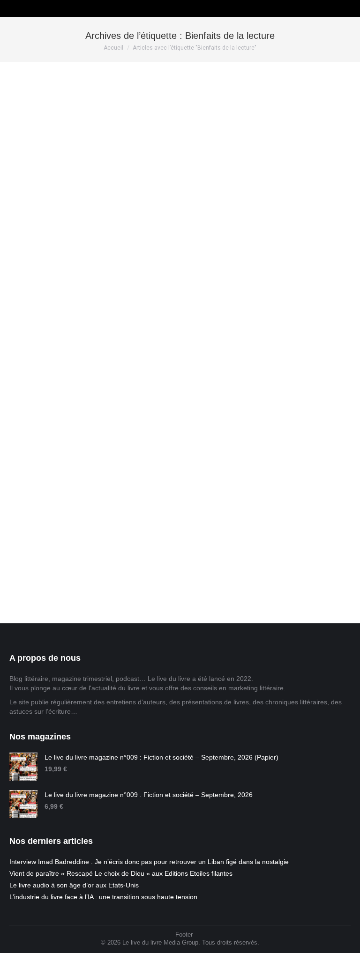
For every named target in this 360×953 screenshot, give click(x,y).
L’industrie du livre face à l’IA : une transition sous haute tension (103, 897)
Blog (15, 287)
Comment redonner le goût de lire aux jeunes (110, 271)
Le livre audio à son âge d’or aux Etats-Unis (74, 885)
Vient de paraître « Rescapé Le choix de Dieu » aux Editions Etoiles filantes (120, 873)
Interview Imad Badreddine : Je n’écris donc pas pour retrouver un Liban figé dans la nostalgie (149, 861)
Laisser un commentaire (148, 287)
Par (46, 287)
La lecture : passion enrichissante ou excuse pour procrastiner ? (154, 513)
